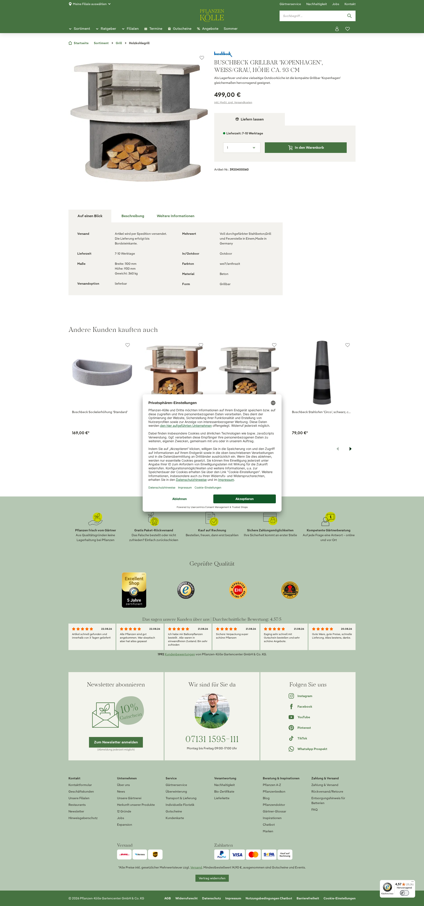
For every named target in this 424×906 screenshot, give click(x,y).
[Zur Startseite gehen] (212, 15)
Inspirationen (272, 818)
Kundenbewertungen (180, 654)
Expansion (124, 825)
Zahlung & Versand (324, 785)
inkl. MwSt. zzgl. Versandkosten (233, 102)
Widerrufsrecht (186, 898)
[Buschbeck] (285, 54)
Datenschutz (211, 898)
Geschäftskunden (81, 791)
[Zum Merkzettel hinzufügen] (202, 58)
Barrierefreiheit (308, 898)
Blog (266, 798)
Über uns (123, 785)
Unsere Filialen (78, 798)
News (121, 791)
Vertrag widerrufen (212, 878)
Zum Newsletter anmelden (116, 742)
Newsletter (76, 811)
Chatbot (269, 825)
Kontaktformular (80, 785)
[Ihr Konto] (337, 29)
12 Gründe (124, 811)
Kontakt (350, 4)
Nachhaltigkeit (316, 4)
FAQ (314, 810)
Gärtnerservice (290, 4)
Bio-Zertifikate (224, 791)
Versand (196, 867)
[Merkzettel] (347, 29)
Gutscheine (174, 811)
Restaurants (77, 805)
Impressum (233, 898)
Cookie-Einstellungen (340, 898)
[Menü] (412, 882)
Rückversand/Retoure (327, 791)
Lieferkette (221, 798)
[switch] (404, 893)
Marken (268, 831)
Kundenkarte (175, 818)
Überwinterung (176, 791)
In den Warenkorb (309, 147)
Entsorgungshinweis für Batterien (328, 800)
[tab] (132, 216)
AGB (167, 898)
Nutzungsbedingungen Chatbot (269, 898)
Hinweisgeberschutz (83, 818)
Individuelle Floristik (180, 805)
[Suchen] (349, 16)
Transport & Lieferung (181, 798)
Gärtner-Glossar (274, 811)
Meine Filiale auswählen (90, 4)
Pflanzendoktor (274, 805)
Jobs (335, 4)
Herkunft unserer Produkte (136, 805)
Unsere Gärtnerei (129, 798)
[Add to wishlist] (127, 345)
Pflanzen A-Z (272, 785)
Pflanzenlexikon (274, 791)
